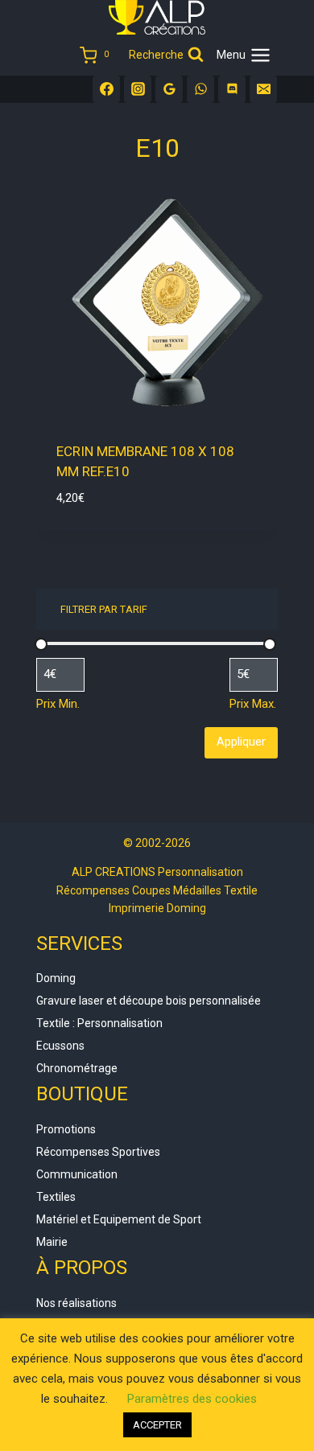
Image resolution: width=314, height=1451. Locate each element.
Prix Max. (252, 704)
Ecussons (60, 1045)
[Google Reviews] (169, 89)
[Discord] (232, 89)
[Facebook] (106, 89)
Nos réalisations (76, 1303)
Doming (56, 978)
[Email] (263, 89)
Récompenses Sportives (98, 1151)
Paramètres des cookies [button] (192, 1398)
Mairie (52, 1241)
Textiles (56, 1196)
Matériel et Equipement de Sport (118, 1219)
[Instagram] (137, 89)
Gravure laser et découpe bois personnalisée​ (148, 1000)
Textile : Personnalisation (99, 1023)
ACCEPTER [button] (157, 1425)
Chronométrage (77, 1068)
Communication (77, 1174)
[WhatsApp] (200, 89)
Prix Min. (58, 704)
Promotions (66, 1129)
